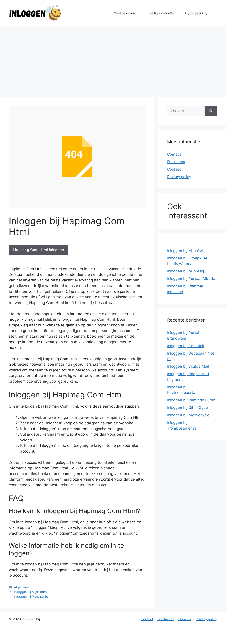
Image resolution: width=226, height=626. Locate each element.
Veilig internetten (162, 13)
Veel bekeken (124, 13)
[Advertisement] (113, 59)
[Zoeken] (211, 111)
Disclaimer (176, 162)
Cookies (174, 169)
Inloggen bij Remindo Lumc (191, 400)
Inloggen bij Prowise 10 (31, 596)
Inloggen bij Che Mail (185, 346)
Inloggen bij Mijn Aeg (185, 271)
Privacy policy (179, 177)
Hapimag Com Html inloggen (38, 250)
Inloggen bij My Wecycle (188, 415)
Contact (174, 154)
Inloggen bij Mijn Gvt (185, 250)
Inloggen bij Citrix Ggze (187, 407)
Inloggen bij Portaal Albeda (191, 278)
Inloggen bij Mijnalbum (30, 592)
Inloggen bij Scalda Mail (188, 366)
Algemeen (21, 587)
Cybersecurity (196, 13)
